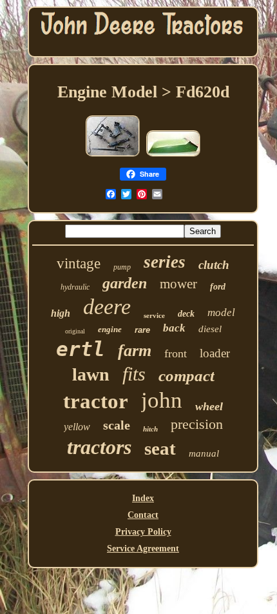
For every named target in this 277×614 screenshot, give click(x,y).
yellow (77, 426)
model (221, 312)
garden (124, 283)
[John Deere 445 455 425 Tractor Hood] (173, 156)
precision (197, 424)
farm (134, 350)
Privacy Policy (143, 532)
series (165, 262)
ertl (80, 349)
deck (186, 314)
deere (107, 307)
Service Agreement (143, 548)
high (60, 313)
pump (122, 267)
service (154, 315)
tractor (95, 401)
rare (142, 330)
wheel (209, 406)
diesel (210, 329)
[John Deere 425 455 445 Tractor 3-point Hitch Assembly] (113, 156)
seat (160, 448)
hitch (150, 429)
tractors (99, 447)
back (174, 328)
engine (110, 329)
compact (186, 375)
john (161, 400)
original (75, 331)
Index (143, 498)
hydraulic (75, 287)
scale (116, 425)
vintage (78, 263)
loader (215, 353)
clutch (213, 265)
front (175, 353)
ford (217, 287)
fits (134, 373)
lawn (91, 374)
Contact (143, 515)
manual (204, 453)
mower (178, 284)
